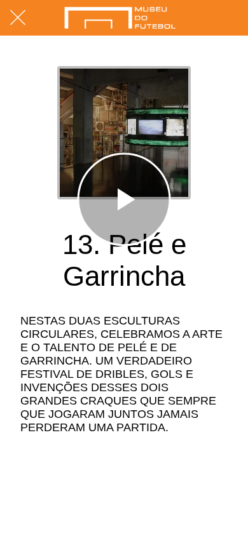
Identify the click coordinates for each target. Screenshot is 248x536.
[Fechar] (17, 17)
